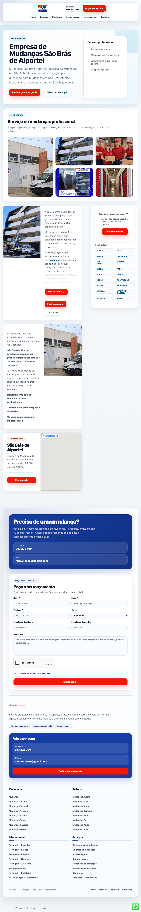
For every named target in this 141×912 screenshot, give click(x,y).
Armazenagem (73, 17)
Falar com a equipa (57, 92)
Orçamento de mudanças (85, 845)
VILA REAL (101, 298)
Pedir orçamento (55, 304)
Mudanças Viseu (80, 829)
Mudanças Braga (81, 806)
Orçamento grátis (94, 8)
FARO (119, 269)
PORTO (100, 286)
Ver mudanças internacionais (23, 877)
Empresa (44, 17)
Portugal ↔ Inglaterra (20, 873)
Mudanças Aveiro (81, 796)
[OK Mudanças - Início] (49, 8)
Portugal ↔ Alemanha (20, 863)
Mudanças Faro (80, 820)
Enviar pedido (70, 682)
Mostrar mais (56, 291)
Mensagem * (19, 634)
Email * (74, 598)
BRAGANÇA (122, 256)
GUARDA (100, 275)
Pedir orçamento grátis (24, 92)
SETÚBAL (101, 291)
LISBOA (100, 280)
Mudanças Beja (80, 801)
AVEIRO (100, 251)
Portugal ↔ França (18, 849)
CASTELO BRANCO (101, 263)
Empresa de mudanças (83, 849)
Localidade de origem (23, 622)
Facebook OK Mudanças (84, 877)
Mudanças (57, 17)
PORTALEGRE (123, 280)
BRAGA (100, 256)
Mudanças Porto (80, 825)
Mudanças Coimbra (82, 811)
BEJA (119, 251)
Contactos (105, 17)
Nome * (16, 598)
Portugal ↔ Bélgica (19, 854)
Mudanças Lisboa (18, 801)
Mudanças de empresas (84, 868)
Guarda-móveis (80, 859)
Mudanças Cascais (18, 825)
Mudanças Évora (80, 815)
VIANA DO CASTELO (121, 292)
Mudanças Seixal (17, 820)
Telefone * (18, 610)
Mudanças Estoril (17, 829)
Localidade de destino (81, 622)
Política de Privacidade (40, 673)
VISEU (120, 298)
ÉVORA (100, 269)
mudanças (54, 260)
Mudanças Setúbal (18, 806)
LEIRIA (120, 275)
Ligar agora (53, 312)
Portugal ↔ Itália (17, 868)
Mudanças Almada (18, 811)
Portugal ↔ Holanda (19, 859)
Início (33, 17)
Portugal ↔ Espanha (19, 845)
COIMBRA (121, 262)
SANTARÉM (122, 286)
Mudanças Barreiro (18, 815)
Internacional (90, 17)
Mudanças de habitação (84, 863)
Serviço (74, 610)
